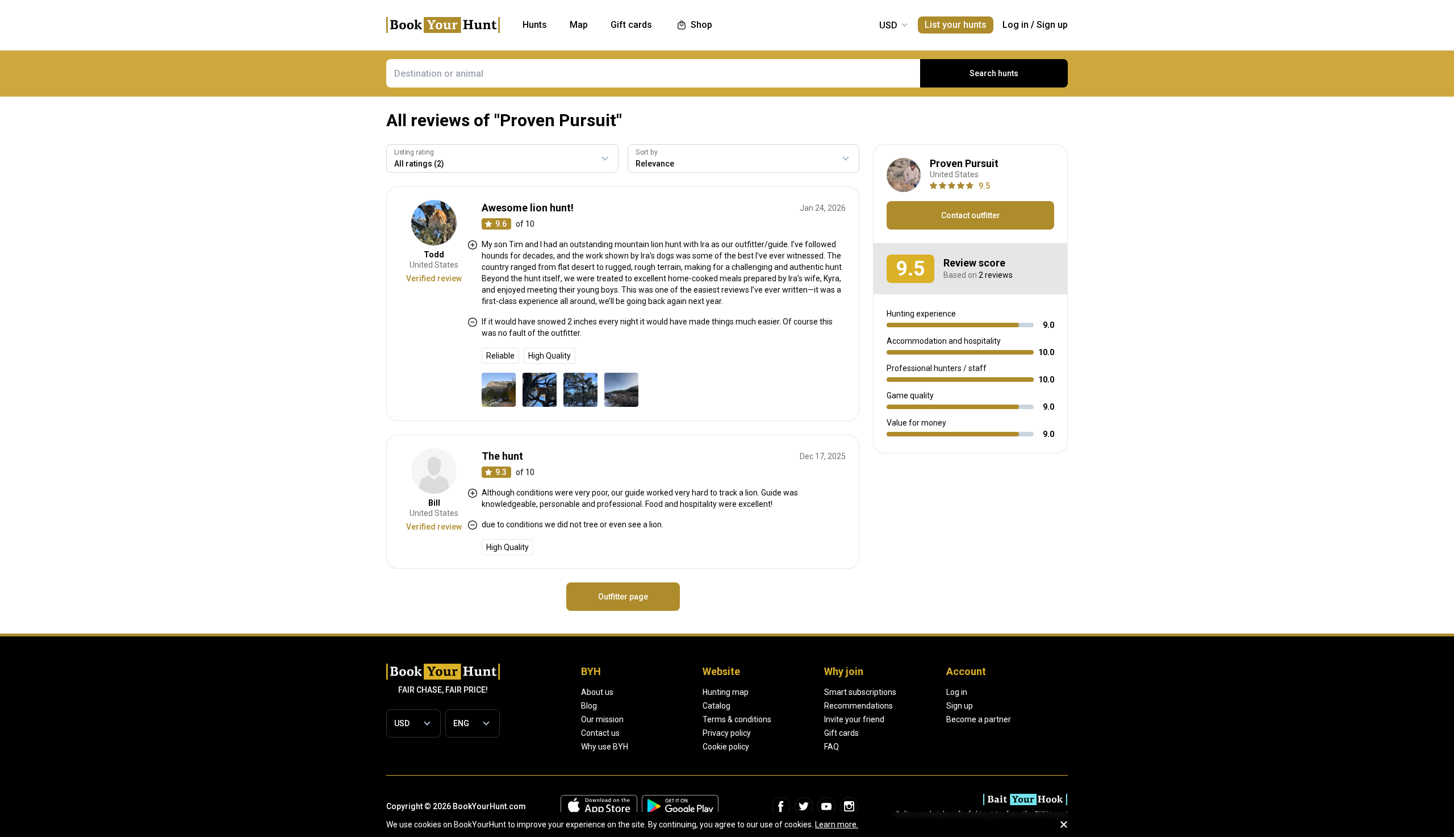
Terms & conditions (737, 719)
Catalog (716, 705)
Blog (589, 705)
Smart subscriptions (860, 692)
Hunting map (726, 692)
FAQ (831, 746)
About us (597, 692)
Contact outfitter (970, 215)
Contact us (600, 733)
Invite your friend (854, 719)
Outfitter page (623, 596)
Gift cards (841, 733)
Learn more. (836, 824)
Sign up (1052, 24)
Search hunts (994, 73)
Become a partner (978, 719)
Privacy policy (727, 733)
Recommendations (858, 705)
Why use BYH (604, 746)
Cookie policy (726, 746)
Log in (1015, 24)
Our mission (602, 719)
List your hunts (956, 24)
